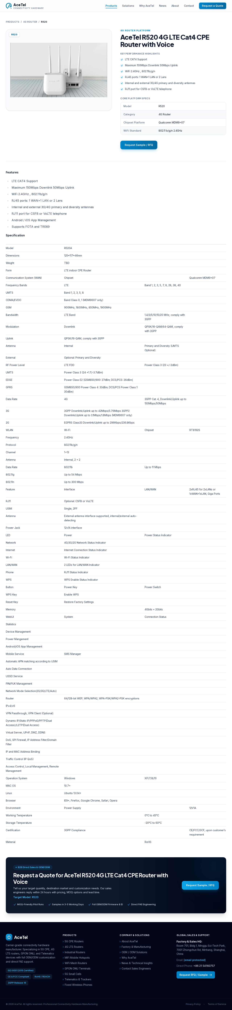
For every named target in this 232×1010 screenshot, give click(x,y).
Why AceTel (146, 5)
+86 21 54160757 (204, 965)
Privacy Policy (193, 1004)
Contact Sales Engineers (135, 968)
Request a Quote (212, 5)
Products (111, 5)
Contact (189, 5)
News (162, 5)
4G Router (30, 21)
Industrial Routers (74, 952)
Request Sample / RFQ (139, 144)
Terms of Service (217, 1004)
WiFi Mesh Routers (75, 963)
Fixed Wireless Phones (77, 984)
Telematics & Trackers (77, 979)
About (175, 5)
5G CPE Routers (73, 941)
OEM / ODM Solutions (133, 952)
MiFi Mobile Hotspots (76, 957)
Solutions (128, 5)
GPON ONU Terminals (76, 968)
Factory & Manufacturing (135, 946)
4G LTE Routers (73, 946)
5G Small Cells (72, 973)
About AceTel (129, 941)
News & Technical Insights (136, 963)
